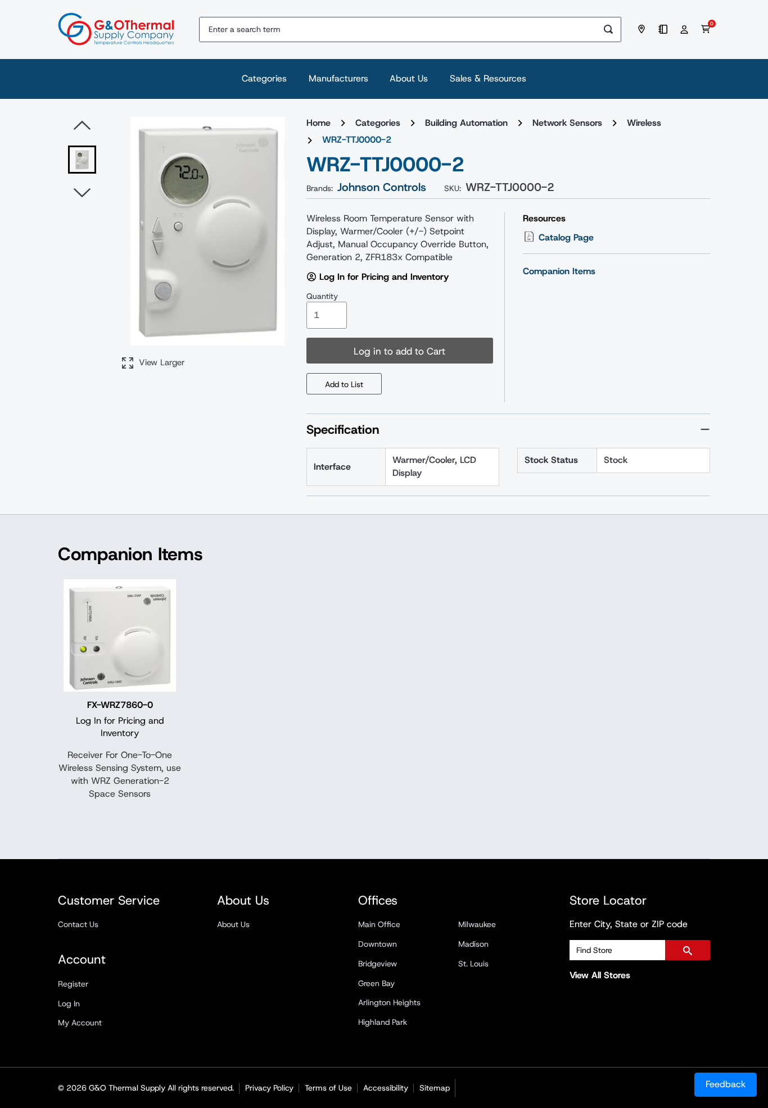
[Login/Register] (686, 29)
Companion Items (559, 271)
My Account (80, 1023)
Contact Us (78, 924)
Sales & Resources (488, 78)
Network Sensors (567, 123)
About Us (409, 78)
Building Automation (466, 123)
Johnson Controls (381, 187)
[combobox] (398, 29)
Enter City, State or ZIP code (629, 924)
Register (73, 984)
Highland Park (382, 1022)
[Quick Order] (664, 29)
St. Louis (473, 964)
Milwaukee (477, 924)
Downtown (377, 944)
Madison (473, 944)
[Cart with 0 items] (705, 29)
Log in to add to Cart (399, 351)
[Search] (608, 29)
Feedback (726, 1084)
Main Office (379, 924)
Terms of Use (328, 1088)
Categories (264, 78)
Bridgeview (377, 964)
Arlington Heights (389, 1002)
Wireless (644, 123)
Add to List (344, 384)
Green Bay (376, 983)
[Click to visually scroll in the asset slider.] (82, 126)
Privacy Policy (269, 1088)
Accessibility (385, 1088)
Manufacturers (338, 78)
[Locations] (643, 29)
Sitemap (434, 1088)
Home (318, 123)
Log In (69, 1003)
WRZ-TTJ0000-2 (356, 140)
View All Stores (600, 975)
